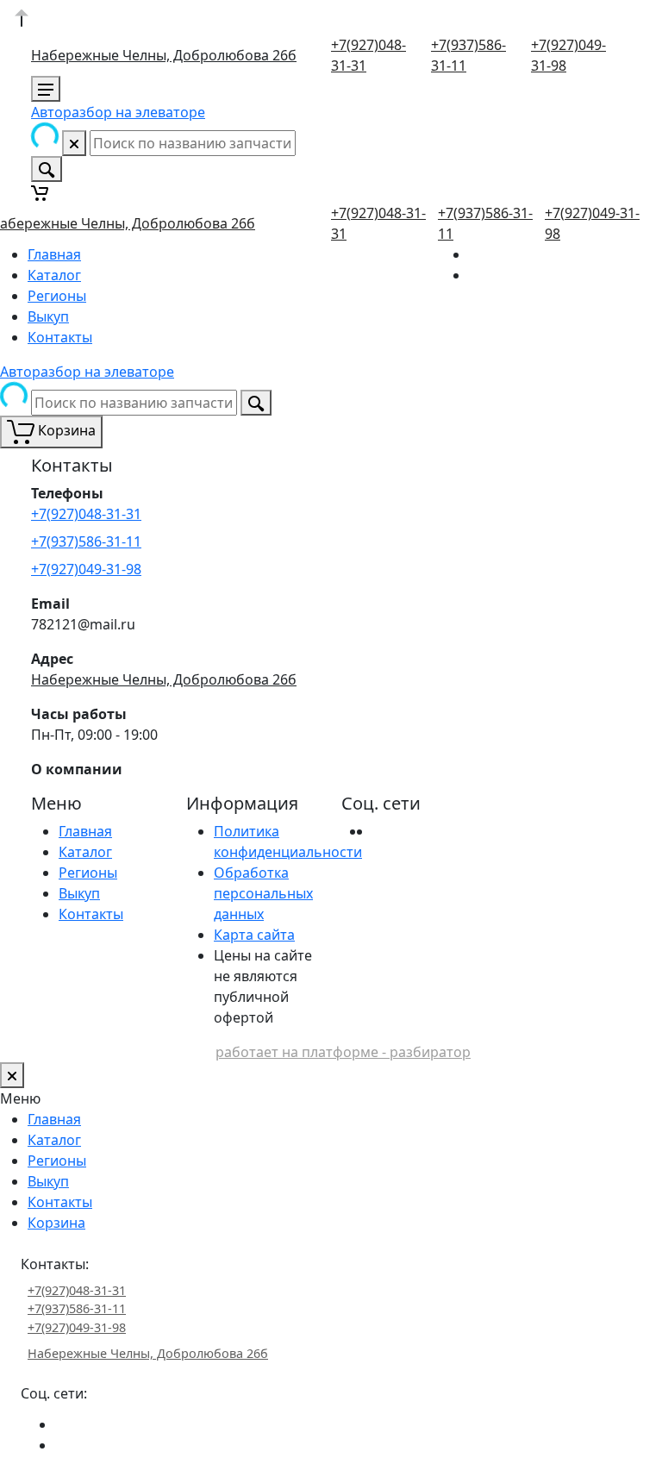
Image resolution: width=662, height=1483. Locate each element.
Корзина (56, 1222)
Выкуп (48, 316)
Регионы (57, 295)
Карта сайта (254, 934)
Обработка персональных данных (263, 893)
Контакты (60, 337)
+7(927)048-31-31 (86, 513)
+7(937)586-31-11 (86, 541)
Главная (54, 254)
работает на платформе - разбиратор (343, 1051)
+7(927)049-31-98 (86, 569)
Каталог (54, 275)
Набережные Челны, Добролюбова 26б (164, 55)
